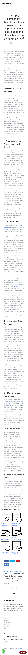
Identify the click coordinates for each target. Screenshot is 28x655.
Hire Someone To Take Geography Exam (14, 12)
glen (15, 42)
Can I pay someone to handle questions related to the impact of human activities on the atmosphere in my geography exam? (14, 27)
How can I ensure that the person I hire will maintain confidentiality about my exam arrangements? (14, 577)
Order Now (6, 626)
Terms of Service (7, 624)
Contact (5, 628)
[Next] (25, 579)
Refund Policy (7, 622)
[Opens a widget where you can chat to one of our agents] (23, 652)
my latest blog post (18, 286)
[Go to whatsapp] (3, 651)
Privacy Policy (7, 620)
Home (5, 619)
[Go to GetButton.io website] (3, 653)
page (8, 56)
